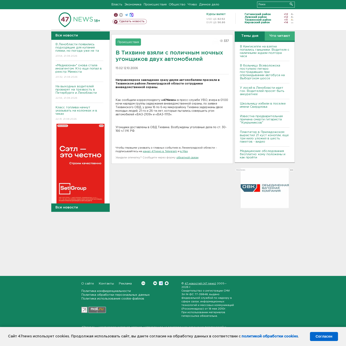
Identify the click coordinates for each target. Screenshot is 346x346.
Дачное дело (209, 4)
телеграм (126, 15)
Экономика (133, 4)
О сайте (87, 283)
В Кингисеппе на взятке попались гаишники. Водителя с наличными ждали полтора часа (264, 51)
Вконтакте (155, 283)
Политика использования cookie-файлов (112, 298)
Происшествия (155, 4)
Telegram (161, 283)
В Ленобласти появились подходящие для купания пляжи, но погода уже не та (77, 50)
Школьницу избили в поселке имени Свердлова (263, 105)
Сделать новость (132, 21)
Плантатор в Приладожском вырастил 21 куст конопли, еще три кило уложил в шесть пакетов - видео (264, 137)
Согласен (324, 336)
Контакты (106, 283)
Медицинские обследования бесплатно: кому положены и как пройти (262, 154)
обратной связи (187, 158)
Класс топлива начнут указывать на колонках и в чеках (76, 113)
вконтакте (121, 15)
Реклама (125, 283)
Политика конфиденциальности (106, 291)
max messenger (131, 15)
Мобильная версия (116, 15)
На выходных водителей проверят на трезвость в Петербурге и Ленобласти (76, 92)
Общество (177, 4)
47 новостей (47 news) (200, 284)
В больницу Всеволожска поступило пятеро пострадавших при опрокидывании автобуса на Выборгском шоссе (262, 72)
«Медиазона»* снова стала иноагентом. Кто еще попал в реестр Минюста (78, 71)
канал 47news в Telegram (160, 151)
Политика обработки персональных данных (115, 295)
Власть (116, 4)
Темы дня (249, 35)
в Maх (184, 151)
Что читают (280, 35)
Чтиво (192, 4)
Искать (291, 4)
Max (167, 283)
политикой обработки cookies (270, 336)
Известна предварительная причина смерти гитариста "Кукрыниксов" (261, 119)
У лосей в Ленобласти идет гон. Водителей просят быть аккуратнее (262, 91)
